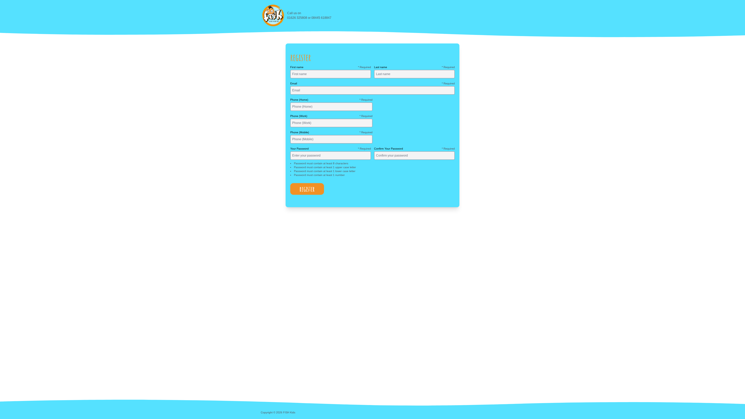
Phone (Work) (298, 116)
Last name (380, 67)
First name (296, 67)
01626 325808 (297, 17)
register (307, 188)
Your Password (299, 148)
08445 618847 (321, 17)
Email (293, 83)
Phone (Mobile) (299, 132)
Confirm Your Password (388, 148)
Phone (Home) (299, 99)
